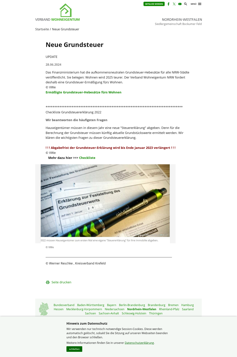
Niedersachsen (114, 309)
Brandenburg (156, 305)
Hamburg (187, 305)
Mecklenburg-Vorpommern (84, 309)
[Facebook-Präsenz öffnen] (168, 4)
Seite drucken (61, 282)
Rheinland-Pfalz (169, 309)
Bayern (111, 305)
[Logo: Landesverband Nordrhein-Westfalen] (73, 12)
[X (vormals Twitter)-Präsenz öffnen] (174, 4)
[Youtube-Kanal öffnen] (179, 4)
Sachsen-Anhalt (109, 313)
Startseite (42, 29)
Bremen (173, 305)
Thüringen (156, 313)
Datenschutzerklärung (139, 343)
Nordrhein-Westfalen (141, 309)
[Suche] (185, 4)
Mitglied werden (154, 4)
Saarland (188, 309)
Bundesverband (64, 305)
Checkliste (87, 158)
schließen (74, 349)
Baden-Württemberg (90, 305)
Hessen (59, 309)
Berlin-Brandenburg (132, 305)
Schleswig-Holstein (134, 313)
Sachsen (90, 313)
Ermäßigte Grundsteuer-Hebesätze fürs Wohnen (83, 92)
